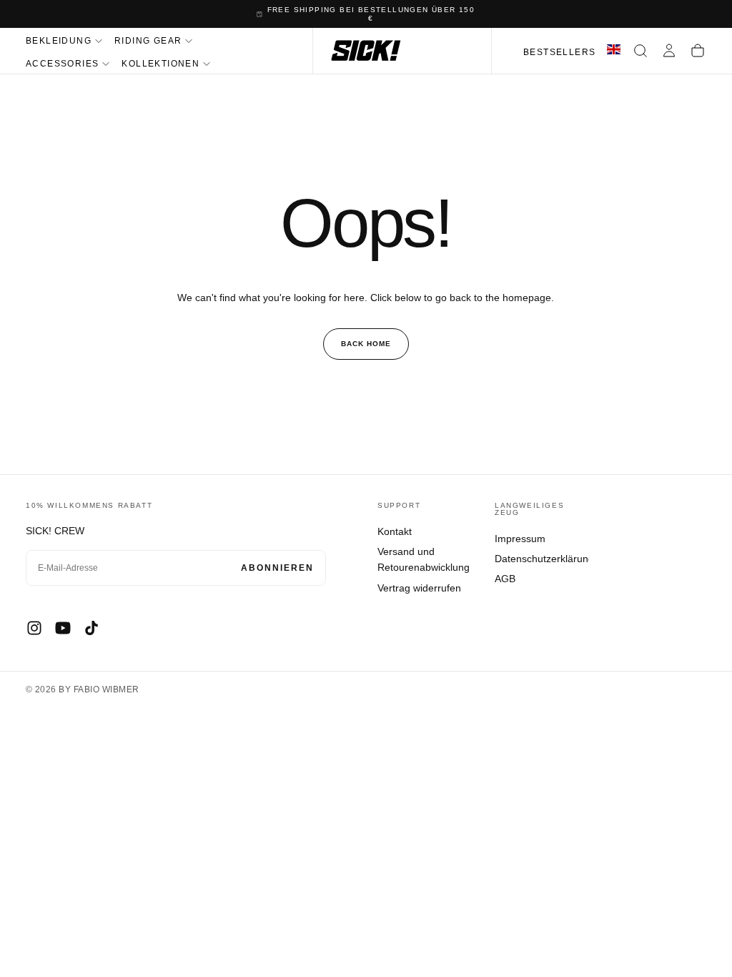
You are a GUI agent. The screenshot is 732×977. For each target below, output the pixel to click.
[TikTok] (91, 628)
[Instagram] (34, 628)
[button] (640, 50)
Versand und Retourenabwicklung (423, 559)
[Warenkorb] (697, 50)
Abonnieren (277, 568)
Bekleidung (59, 41)
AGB (505, 578)
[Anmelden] (669, 50)
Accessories (62, 64)
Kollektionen (160, 64)
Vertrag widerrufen (419, 588)
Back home (366, 344)
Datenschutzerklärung (542, 558)
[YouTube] (62, 628)
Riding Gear (148, 41)
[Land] (613, 50)
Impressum (520, 538)
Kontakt (394, 531)
